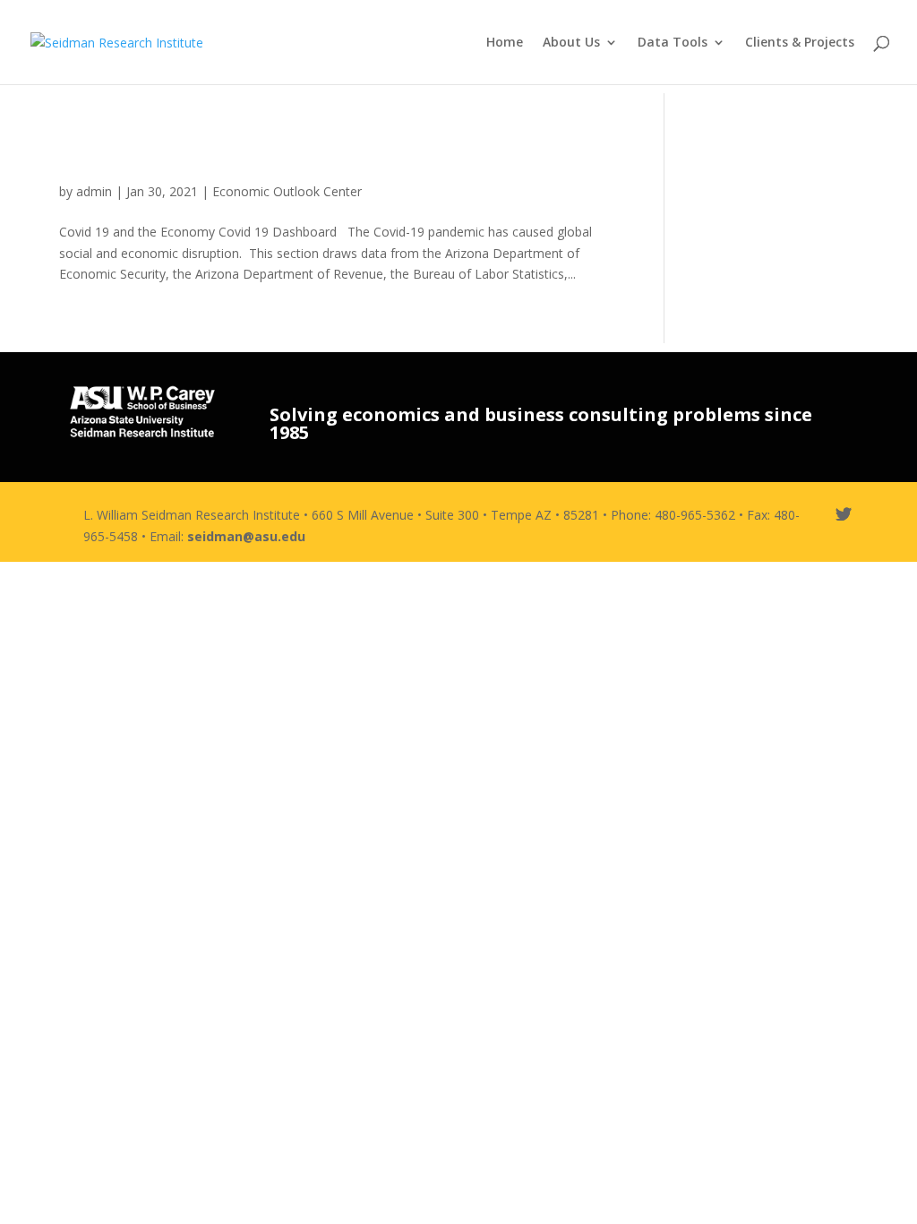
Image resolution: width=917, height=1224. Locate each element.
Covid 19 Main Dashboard (227, 158)
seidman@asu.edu (246, 536)
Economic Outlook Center (287, 191)
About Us (571, 43)
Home (504, 43)
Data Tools (672, 43)
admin (94, 191)
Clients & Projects (799, 43)
